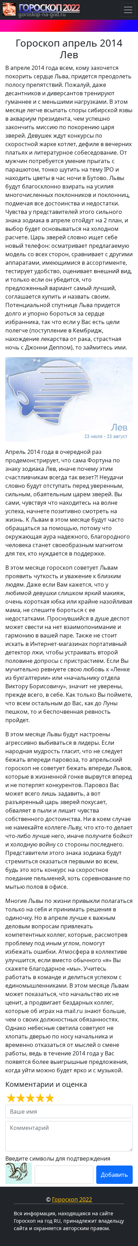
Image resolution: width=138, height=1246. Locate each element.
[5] (48, 1098)
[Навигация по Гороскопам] (128, 10)
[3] (29, 1098)
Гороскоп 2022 (72, 1199)
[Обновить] (18, 1173)
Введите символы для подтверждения (57, 1158)
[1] (10, 1098)
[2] (19, 1098)
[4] (39, 1098)
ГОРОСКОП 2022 (49, 7)
